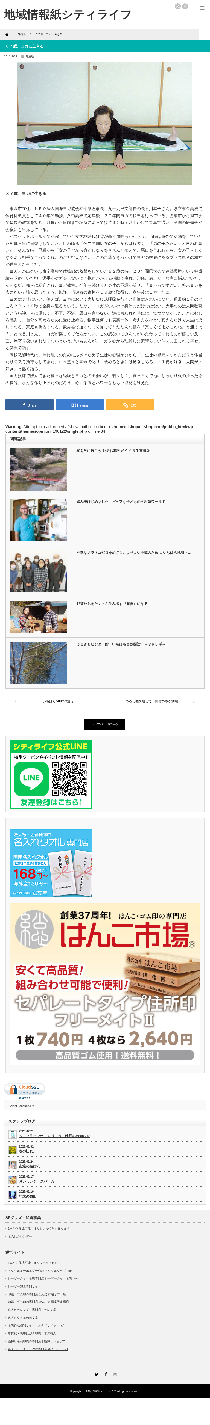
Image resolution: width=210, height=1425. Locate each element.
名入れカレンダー (20, 1236)
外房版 (30, 56)
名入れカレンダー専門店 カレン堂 (32, 1309)
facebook (185, 6)
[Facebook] (105, 1373)
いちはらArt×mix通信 (58, 701)
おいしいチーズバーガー (38, 1181)
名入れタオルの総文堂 (23, 1317)
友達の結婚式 (29, 1166)
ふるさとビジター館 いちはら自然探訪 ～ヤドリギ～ (121, 644)
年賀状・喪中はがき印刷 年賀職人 (32, 1333)
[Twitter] (96, 1373)
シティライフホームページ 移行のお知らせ (54, 1136)
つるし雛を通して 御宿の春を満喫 (152, 701)
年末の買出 (28, 1196)
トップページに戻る (104, 724)
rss (178, 6)
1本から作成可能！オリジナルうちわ (33, 1262)
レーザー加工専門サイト (24, 1286)
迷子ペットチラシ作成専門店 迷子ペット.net (38, 1349)
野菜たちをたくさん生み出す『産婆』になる (112, 604)
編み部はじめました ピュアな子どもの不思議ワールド (121, 502)
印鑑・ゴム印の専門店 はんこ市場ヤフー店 (37, 1294)
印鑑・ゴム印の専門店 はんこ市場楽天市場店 (38, 1301)
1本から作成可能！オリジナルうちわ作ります (39, 1228)
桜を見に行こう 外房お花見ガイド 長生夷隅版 (113, 451)
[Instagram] (114, 1373)
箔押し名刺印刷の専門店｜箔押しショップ (36, 1341)
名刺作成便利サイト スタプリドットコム (36, 1325)
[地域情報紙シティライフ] (68, 14)
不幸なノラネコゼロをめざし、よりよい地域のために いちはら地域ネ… (134, 552)
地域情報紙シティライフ (101, 1391)
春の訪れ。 (28, 1151)
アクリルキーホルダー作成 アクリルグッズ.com (40, 1270)
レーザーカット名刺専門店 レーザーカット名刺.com (43, 1278)
